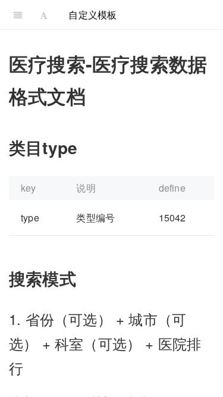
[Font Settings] (43, 15)
